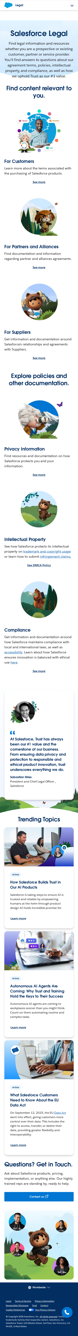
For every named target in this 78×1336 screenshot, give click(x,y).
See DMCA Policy (39, 565)
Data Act (60, 1113)
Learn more (18, 918)
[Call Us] (67, 1312)
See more (39, 182)
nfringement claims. (56, 556)
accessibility (13, 652)
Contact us (37, 1197)
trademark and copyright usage (47, 551)
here (14, 662)
